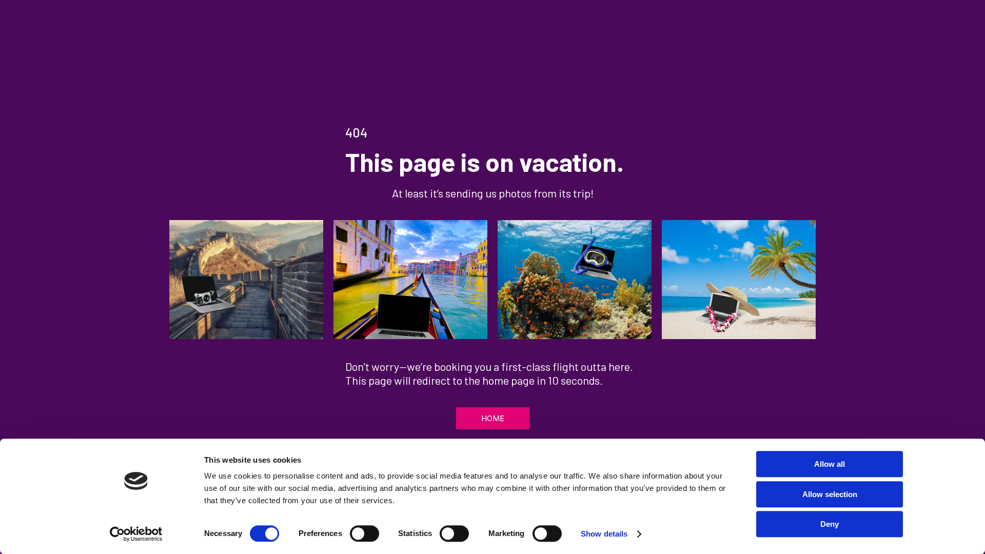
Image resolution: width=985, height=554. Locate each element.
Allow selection (829, 494)
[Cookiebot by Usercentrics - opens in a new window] (136, 534)
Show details (604, 533)
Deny (829, 524)
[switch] (364, 533)
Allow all (829, 464)
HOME (492, 418)
